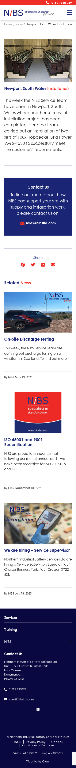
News (19, 24)
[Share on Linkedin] (43, 265)
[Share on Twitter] (33, 265)
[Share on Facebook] (23, 265)
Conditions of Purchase (38, 745)
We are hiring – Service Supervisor (37, 550)
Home (8, 24)
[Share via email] (53, 265)
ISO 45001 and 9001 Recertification (23, 442)
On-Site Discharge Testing (29, 339)
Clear (46, 761)
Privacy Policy (35, 742)
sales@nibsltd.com (41, 223)
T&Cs (17, 742)
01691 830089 (17, 689)
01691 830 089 (62, 2)
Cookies (56, 742)
